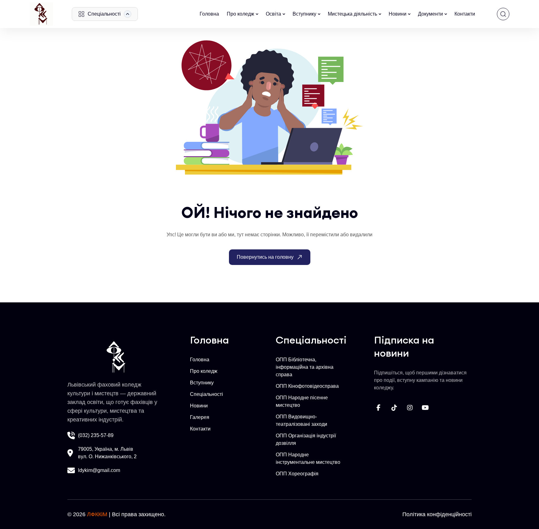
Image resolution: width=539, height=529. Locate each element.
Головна (209, 14)
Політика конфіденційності (437, 514)
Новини (397, 14)
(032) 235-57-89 (96, 435)
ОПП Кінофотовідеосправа (307, 386)
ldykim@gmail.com (99, 470)
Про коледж (240, 14)
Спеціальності (206, 394)
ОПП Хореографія (297, 473)
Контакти (464, 14)
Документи (430, 14)
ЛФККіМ (97, 514)
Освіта (273, 14)
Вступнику (304, 14)
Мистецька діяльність (352, 14)
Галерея (199, 417)
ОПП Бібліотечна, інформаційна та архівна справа (304, 367)
